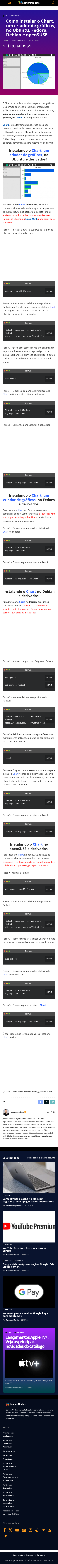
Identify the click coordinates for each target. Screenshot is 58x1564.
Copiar (49, 291)
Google (8, 1261)
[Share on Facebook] (8, 46)
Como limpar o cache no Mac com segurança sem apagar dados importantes (28, 1200)
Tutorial (50, 1091)
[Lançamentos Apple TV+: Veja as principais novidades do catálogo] (29, 1364)
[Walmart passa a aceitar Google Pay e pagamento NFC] (29, 1292)
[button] (5, 3)
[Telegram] (43, 1530)
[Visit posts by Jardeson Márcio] (6, 1112)
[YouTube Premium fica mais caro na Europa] (29, 1226)
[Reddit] (36, 1530)
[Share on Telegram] (23, 46)
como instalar (24, 1091)
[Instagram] (54, 1112)
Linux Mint (31, 218)
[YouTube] (17, 1530)
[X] (10, 1530)
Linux (19, 117)
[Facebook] (51, 1112)
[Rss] (49, 1530)
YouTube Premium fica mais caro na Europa (25, 1249)
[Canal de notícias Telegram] (5, 1536)
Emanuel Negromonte (14, 1206)
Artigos (8, 1244)
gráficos (42, 1091)
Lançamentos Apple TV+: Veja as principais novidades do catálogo (26, 1341)
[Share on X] (13, 46)
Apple (10, 1332)
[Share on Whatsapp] (18, 46)
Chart (6, 124)
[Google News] (24, 1530)
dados (34, 1091)
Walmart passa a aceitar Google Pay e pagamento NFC (26, 1314)
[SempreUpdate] (29, 3)
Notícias (20, 1332)
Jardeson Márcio (17, 40)
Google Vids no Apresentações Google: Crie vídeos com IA (28, 1265)
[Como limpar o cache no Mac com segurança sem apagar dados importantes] (29, 1177)
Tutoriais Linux (13, 16)
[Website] (48, 1112)
